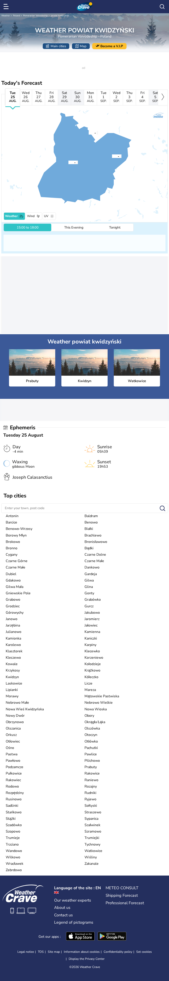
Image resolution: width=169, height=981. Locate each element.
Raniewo (91, 780)
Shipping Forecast (122, 895)
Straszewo (92, 812)
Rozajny (90, 786)
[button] (112, 156)
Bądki (89, 548)
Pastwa (11, 754)
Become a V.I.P (111, 46)
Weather (5, 15)
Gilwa (89, 580)
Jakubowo (92, 612)
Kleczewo (13, 657)
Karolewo (13, 644)
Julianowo (13, 631)
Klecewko (92, 651)
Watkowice (93, 850)
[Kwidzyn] (68, 162)
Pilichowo (92, 760)
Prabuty (90, 767)
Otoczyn (90, 734)
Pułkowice (14, 773)
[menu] (6, 6)
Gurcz (89, 606)
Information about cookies (82, 952)
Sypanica (91, 818)
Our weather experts (72, 900)
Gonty (89, 593)
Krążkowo (92, 670)
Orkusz (11, 734)
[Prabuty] (112, 155)
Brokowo (13, 541)
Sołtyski (90, 805)
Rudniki (90, 792)
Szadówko (14, 825)
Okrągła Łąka (94, 722)
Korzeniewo (93, 657)
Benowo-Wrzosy (19, 528)
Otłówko (91, 741)
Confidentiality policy (118, 952)
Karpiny (90, 644)
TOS (41, 952)
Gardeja (90, 574)
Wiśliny (90, 857)
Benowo (91, 522)
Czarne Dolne (95, 554)
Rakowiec (13, 780)
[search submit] (162, 508)
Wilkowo (13, 857)
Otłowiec (13, 741)
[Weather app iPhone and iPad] (80, 937)
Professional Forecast (125, 903)
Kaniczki (90, 638)
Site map (54, 952)
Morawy (12, 696)
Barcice (11, 522)
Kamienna (92, 631)
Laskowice (14, 683)
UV (46, 216)
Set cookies (144, 952)
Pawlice (90, 754)
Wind (31, 216)
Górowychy (15, 612)
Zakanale (91, 863)
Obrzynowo (15, 722)
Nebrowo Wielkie (98, 702)
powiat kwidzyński (60, 15)
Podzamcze (14, 767)
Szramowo (92, 831)
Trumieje (13, 837)
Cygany (11, 554)
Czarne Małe (94, 561)
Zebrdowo (14, 870)
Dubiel (11, 574)
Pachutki (91, 747)
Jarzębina (13, 625)
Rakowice (92, 773)
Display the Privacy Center (87, 959)
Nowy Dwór (15, 715)
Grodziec (13, 606)
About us (62, 907)
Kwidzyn (12, 677)
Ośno (10, 747)
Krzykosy (13, 670)
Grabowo (13, 599)
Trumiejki (91, 837)
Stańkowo (14, 812)
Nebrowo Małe (17, 702)
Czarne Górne (17, 561)
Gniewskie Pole (18, 593)
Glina (88, 586)
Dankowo (91, 567)
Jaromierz (91, 619)
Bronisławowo (95, 541)
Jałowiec (90, 625)
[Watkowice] (88, 132)
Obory (89, 715)
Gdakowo (13, 580)
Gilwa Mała (14, 586)
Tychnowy (92, 844)
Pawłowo (13, 760)
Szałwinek (92, 825)
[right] (163, 97)
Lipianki (12, 689)
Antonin (12, 516)
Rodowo (12, 786)
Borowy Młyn (16, 535)
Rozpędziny (15, 792)
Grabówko (92, 599)
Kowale (12, 664)
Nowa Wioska (95, 709)
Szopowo (13, 831)
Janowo (11, 619)
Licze (88, 683)
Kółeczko (91, 677)
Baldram (91, 516)
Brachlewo (92, 535)
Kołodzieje (92, 664)
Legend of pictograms (73, 922)
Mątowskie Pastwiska (101, 696)
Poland (16, 15)
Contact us (63, 915)
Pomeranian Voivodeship (35, 15)
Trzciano (12, 844)
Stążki (11, 818)
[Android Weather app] (112, 937)
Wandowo (14, 850)
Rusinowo (14, 799)
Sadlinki (12, 805)
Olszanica (13, 728)
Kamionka (13, 638)
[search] (162, 6)
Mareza (90, 689)
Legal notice (25, 952)
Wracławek (14, 863)
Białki (88, 528)
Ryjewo (90, 799)
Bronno (11, 548)
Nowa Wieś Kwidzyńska (25, 709)
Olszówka (92, 728)
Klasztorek (14, 651)
